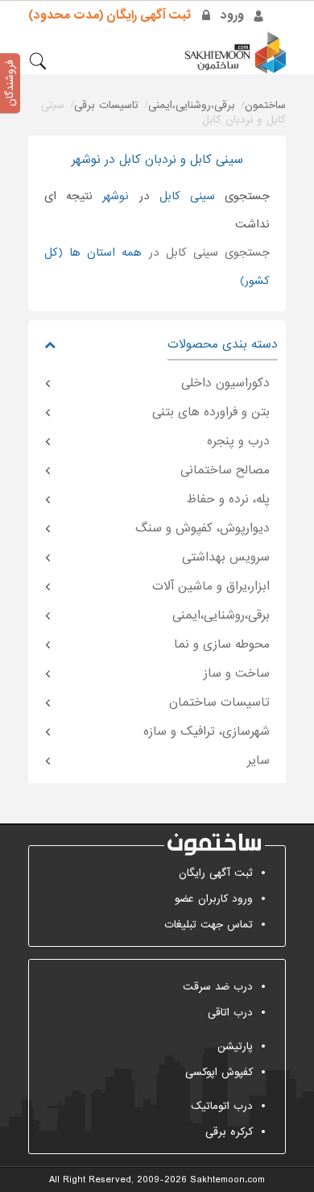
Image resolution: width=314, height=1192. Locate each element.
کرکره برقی (229, 1132)
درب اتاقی (230, 1012)
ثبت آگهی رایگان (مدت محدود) (109, 15)
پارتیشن (235, 1046)
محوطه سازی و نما (222, 644)
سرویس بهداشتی (226, 557)
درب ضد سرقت (218, 986)
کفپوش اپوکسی (219, 1072)
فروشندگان (10, 83)
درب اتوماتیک (222, 1106)
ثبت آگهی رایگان (216, 873)
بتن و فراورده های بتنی (211, 412)
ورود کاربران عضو (214, 899)
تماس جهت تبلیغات (208, 924)
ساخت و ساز (237, 673)
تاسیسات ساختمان (219, 702)
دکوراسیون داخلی (225, 383)
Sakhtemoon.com (227, 1180)
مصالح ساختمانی (225, 470)
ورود (232, 15)
